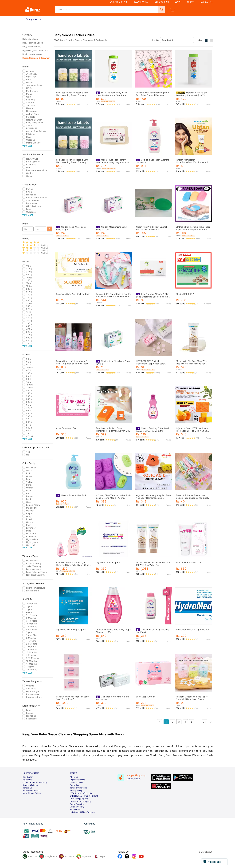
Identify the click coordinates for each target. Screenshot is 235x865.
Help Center (28, 777)
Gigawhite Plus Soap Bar (108, 562)
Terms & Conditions (78, 788)
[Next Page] (210, 721)
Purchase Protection (31, 790)
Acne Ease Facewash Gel (188, 562)
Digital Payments (77, 780)
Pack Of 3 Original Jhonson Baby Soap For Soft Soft (72, 697)
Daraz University (77, 807)
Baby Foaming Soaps (32, 42)
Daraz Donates (76, 782)
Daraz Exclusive (77, 804)
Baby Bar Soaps (30, 39)
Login (177, 2)
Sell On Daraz (141, 2)
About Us (74, 777)
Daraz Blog (74, 785)
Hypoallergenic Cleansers (35, 50)
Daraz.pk (119, 746)
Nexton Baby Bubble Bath (73, 495)
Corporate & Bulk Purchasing (35, 782)
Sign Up (190, 2)
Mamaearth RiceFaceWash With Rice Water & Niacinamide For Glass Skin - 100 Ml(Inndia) (191, 363)
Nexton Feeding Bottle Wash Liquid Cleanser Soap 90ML (152, 429)
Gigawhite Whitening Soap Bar (71, 629)
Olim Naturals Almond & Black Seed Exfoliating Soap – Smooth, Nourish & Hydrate (153, 297)
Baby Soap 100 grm (145, 696)
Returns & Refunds (30, 785)
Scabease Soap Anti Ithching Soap (73, 294)
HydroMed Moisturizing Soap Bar (192, 629)
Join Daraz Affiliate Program (82, 812)
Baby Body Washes (31, 46)
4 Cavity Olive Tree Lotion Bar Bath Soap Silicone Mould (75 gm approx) (113, 498)
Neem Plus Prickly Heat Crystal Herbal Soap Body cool (151, 228)
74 (204, 721)
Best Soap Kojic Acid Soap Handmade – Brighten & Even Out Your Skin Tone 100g (112, 431)
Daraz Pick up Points (32, 793)
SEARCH (161, 9)
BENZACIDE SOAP (185, 294)
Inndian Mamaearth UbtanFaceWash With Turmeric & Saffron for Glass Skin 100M (192, 162)
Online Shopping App (79, 799)
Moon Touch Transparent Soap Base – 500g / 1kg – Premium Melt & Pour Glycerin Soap (113, 162)
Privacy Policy (76, 790)
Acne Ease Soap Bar (66, 428)
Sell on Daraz (75, 809)
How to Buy (27, 780)
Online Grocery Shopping (80, 801)
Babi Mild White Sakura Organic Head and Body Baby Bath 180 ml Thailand (72, 565)
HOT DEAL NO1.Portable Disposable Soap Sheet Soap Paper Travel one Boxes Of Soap (152, 363)
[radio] (23, 242)
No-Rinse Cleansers (32, 54)
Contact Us (27, 788)
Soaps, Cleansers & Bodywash (36, 58)
